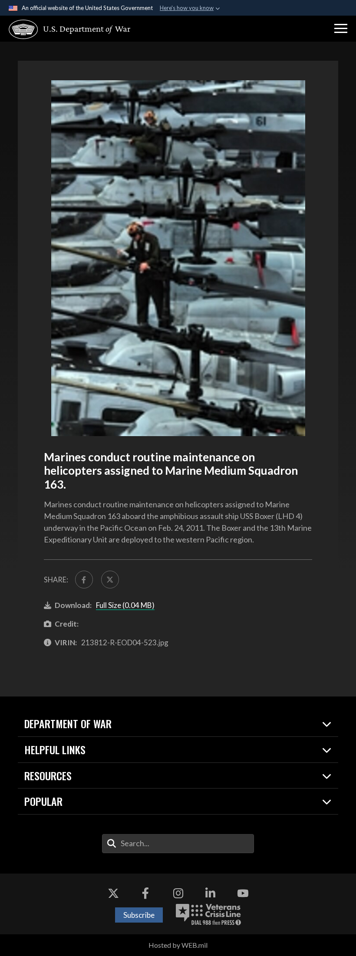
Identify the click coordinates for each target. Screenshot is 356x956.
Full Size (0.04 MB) (125, 605)
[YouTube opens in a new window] (243, 893)
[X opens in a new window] (113, 893)
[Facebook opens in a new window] (145, 893)
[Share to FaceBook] (84, 579)
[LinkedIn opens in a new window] (210, 893)
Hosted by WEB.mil (178, 945)
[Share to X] (110, 579)
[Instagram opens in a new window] (178, 893)
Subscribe (139, 915)
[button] (340, 28)
